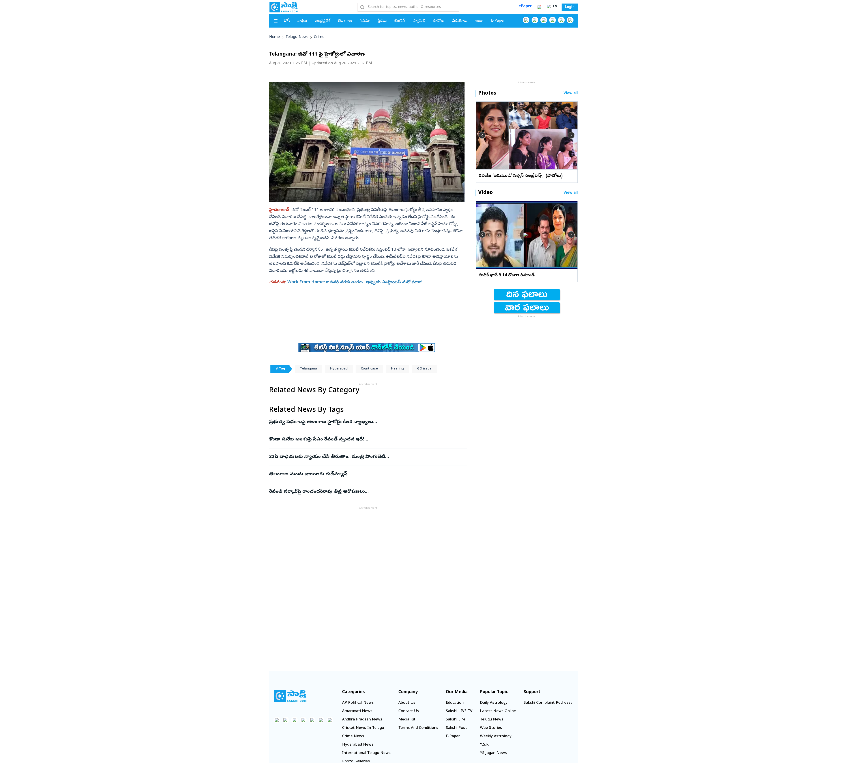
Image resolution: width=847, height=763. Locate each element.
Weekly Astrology (496, 736)
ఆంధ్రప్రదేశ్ (322, 21)
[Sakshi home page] (290, 696)
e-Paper (498, 20)
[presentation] (482, 135)
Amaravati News (357, 711)
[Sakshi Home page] (283, 7)
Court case (369, 369)
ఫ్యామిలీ (419, 21)
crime (319, 37)
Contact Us (408, 711)
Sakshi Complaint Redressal (548, 702)
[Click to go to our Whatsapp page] (535, 20)
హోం (287, 20)
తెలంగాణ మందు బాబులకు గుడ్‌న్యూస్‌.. (366, 474)
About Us (406, 702)
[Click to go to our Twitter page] (543, 20)
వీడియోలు (460, 21)
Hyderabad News (357, 744)
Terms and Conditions (418, 728)
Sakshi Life (455, 719)
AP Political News (358, 702)
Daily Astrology (494, 702)
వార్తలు (302, 21)
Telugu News (491, 719)
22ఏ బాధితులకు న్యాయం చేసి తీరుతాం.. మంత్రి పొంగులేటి (361, 457)
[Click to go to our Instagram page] (552, 20)
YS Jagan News (493, 753)
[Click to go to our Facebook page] (526, 20)
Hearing (397, 369)
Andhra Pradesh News (362, 719)
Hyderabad (339, 369)
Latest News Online (498, 711)
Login (570, 7)
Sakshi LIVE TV (459, 711)
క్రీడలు (382, 21)
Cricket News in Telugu (363, 728)
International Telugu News (366, 753)
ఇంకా (479, 21)
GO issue (424, 369)
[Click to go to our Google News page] (570, 20)
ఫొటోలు (438, 21)
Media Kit (407, 719)
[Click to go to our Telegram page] (321, 720)
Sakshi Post (456, 728)
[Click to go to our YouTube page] (561, 20)
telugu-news (296, 37)
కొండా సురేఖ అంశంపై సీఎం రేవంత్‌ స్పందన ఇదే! (364, 440)
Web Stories (491, 728)
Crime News (353, 736)
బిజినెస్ (399, 21)
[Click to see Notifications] (539, 7)
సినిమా (365, 21)
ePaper (525, 6)
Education (455, 702)
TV (554, 6)
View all (571, 93)
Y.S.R (484, 744)
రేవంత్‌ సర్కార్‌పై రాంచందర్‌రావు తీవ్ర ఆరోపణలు (366, 492)
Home (274, 37)
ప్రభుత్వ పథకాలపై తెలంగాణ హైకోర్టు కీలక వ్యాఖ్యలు (365, 422)
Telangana (308, 369)
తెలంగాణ (345, 21)
